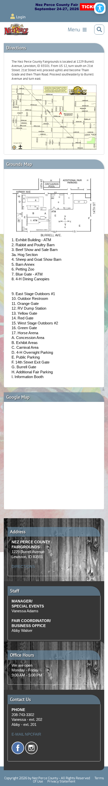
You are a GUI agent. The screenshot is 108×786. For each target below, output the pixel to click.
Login (21, 16)
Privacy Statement (61, 781)
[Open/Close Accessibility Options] (99, 8)
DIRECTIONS (23, 566)
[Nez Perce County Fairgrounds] (16, 29)
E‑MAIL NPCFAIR (26, 734)
